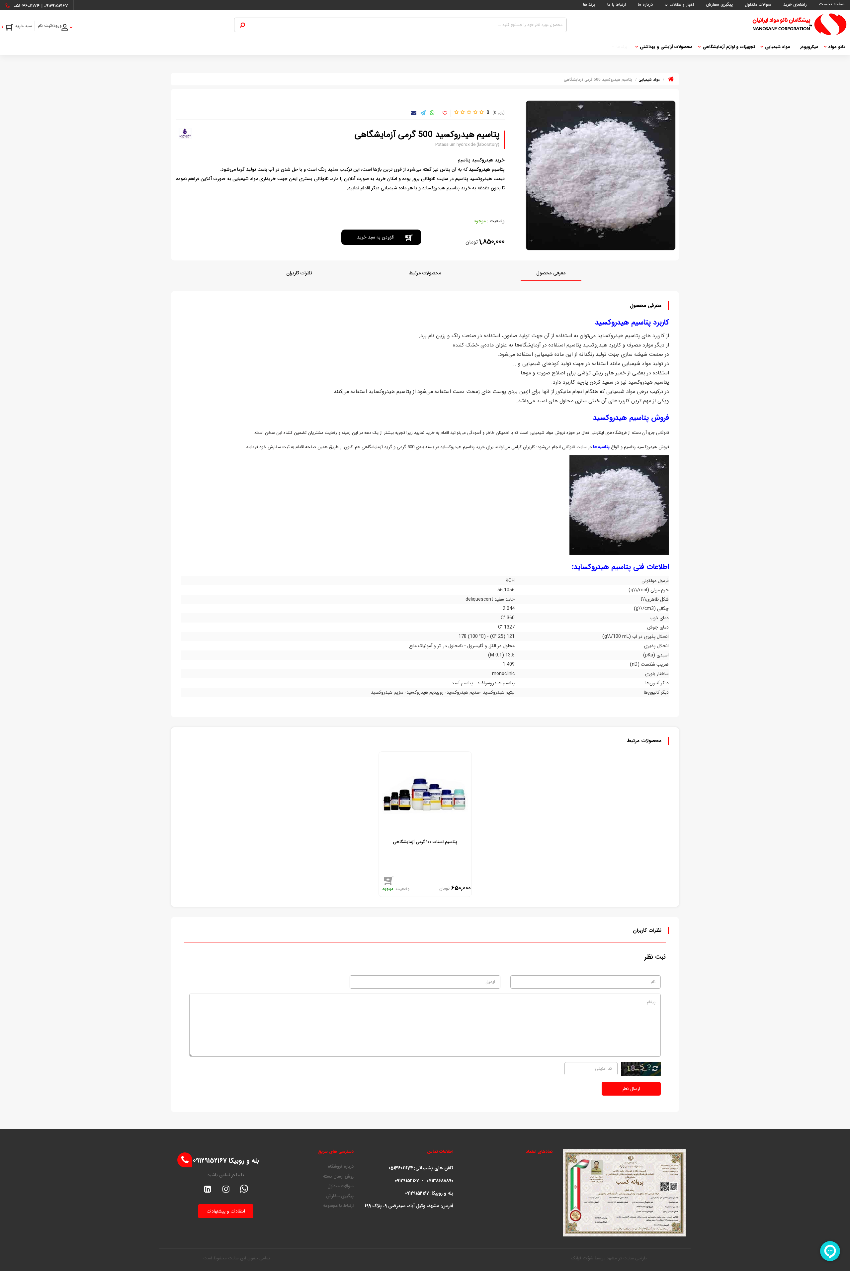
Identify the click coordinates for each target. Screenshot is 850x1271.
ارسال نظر (631, 1088)
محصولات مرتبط (425, 273)
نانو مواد (836, 46)
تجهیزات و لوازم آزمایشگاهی (729, 46)
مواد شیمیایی (777, 46)
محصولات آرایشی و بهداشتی (666, 46)
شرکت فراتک (582, 1258)
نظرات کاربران (299, 273)
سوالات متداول (340, 1186)
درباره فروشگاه (341, 1166)
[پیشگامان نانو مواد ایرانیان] (707, 24)
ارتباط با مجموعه (338, 1206)
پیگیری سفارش (340, 1196)
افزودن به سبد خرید (375, 237)
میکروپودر (809, 46)
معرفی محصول (551, 273)
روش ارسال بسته (338, 1176)
